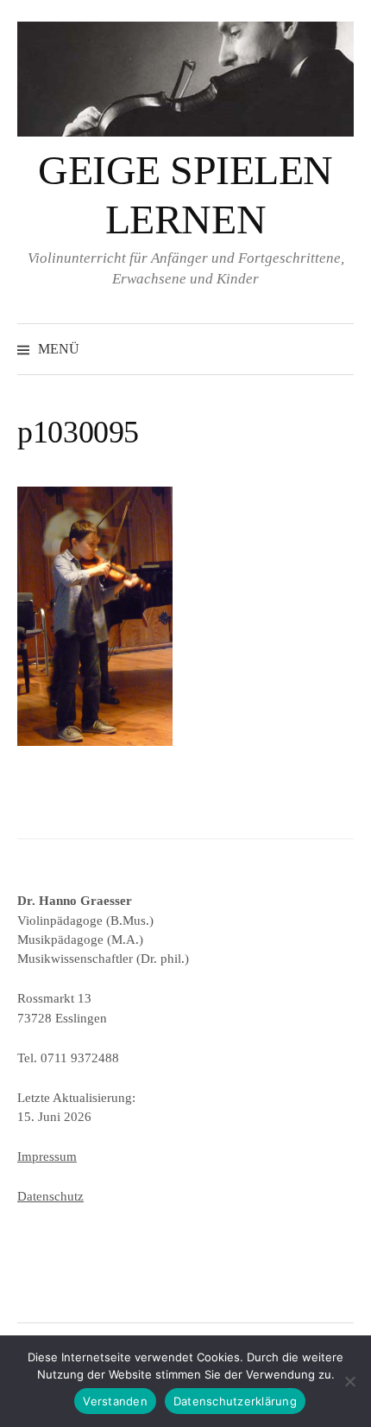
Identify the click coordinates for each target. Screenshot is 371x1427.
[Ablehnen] (349, 1381)
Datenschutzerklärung (235, 1401)
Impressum (47, 1156)
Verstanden (115, 1401)
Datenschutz (50, 1196)
